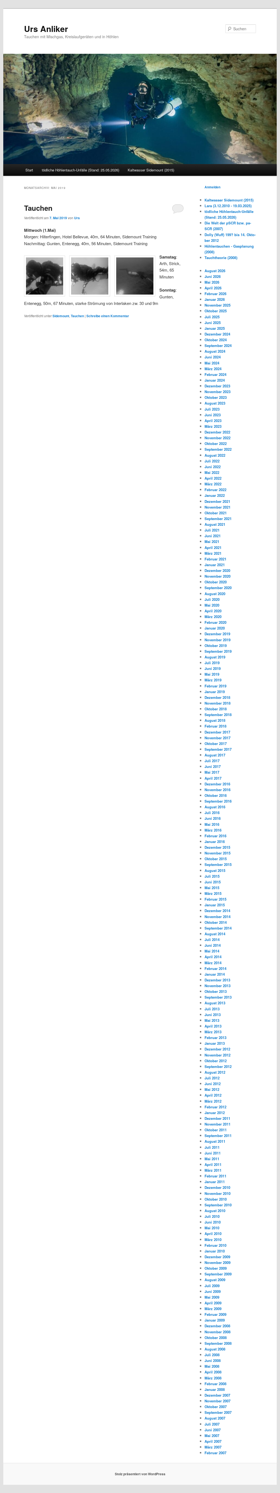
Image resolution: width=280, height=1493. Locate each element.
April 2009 (213, 1302)
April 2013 (213, 1026)
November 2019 (218, 639)
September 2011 (218, 1135)
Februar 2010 (215, 1245)
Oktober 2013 (216, 991)
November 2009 (218, 1262)
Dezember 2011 (217, 1118)
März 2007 (213, 1447)
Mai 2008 (212, 1366)
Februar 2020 (215, 622)
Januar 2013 (215, 1043)
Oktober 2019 (216, 645)
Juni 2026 (213, 276)
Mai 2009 (212, 1297)
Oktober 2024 (216, 339)
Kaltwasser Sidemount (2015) (151, 170)
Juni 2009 (213, 1291)
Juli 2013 (212, 1008)
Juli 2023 (212, 409)
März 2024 (213, 368)
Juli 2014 (212, 939)
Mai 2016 (212, 824)
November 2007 (218, 1400)
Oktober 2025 (216, 310)
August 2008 (215, 1349)
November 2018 (218, 703)
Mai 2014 (212, 951)
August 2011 (215, 1141)
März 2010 (213, 1239)
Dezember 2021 (217, 501)
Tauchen (38, 208)
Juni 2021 (213, 535)
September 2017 (218, 749)
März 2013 (213, 1031)
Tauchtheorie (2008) (221, 257)
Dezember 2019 (217, 633)
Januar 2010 (215, 1251)
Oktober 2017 (216, 743)
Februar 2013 (215, 1037)
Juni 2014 (213, 945)
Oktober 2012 (216, 1060)
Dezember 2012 (217, 1049)
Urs (77, 217)
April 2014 (213, 956)
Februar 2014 (215, 968)
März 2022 (213, 483)
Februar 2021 (215, 559)
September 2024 (218, 345)
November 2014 (218, 916)
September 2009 (218, 1274)
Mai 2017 (212, 772)
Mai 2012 (212, 1089)
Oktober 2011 (216, 1129)
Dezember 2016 (217, 783)
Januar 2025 (215, 328)
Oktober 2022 (216, 443)
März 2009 (213, 1308)
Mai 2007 (212, 1435)
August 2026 (215, 270)
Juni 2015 (213, 881)
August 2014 (215, 933)
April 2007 (213, 1441)
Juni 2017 (213, 766)
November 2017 (218, 737)
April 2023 (213, 420)
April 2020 (213, 610)
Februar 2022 (215, 489)
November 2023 (218, 391)
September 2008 (218, 1343)
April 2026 (213, 287)
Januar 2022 (215, 495)
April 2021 (213, 547)
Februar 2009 (215, 1314)
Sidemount (60, 315)
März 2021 (213, 553)
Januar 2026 (215, 299)
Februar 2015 (215, 899)
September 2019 (218, 651)
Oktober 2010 (216, 1199)
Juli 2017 (212, 760)
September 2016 (218, 801)
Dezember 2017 (217, 732)
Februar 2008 (215, 1383)
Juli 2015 (212, 876)
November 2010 (218, 1193)
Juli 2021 (212, 530)
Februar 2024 (215, 374)
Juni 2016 (213, 818)
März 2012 (213, 1101)
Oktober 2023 (216, 397)
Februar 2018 (215, 726)
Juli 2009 (212, 1285)
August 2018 (215, 720)
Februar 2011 (215, 1176)
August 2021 (215, 524)
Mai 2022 (212, 472)
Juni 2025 (213, 322)
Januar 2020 (215, 628)
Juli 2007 (212, 1424)
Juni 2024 (213, 357)
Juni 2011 (213, 1153)
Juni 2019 (213, 668)
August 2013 (215, 1002)
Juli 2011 (212, 1147)
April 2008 (213, 1372)
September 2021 (218, 518)
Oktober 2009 (216, 1268)
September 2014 (218, 928)
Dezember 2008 (217, 1325)
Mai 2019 (212, 674)
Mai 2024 (212, 363)
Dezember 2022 (217, 432)
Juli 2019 (212, 662)
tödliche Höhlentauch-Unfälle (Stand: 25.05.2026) (80, 170)
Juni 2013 (213, 1014)
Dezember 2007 (217, 1395)
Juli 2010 (212, 1216)
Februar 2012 (215, 1106)
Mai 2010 (212, 1227)
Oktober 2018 (216, 708)
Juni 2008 (213, 1360)
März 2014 (213, 962)
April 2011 (213, 1164)
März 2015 (213, 893)
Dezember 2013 (217, 980)
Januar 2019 (215, 691)
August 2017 (215, 755)
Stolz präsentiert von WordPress (140, 1473)
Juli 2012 (212, 1078)
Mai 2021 (212, 541)
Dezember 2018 (217, 697)
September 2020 (218, 587)
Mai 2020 (212, 605)
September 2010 (218, 1204)
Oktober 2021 (216, 512)
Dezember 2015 (217, 847)
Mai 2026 (212, 282)
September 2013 (218, 997)
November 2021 (218, 507)
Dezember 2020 (217, 570)
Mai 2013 (212, 1020)
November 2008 (218, 1331)
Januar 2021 (215, 564)
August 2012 (215, 1072)
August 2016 (215, 806)
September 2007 (218, 1412)
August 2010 (215, 1210)
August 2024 (215, 351)
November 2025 (218, 305)
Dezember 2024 (217, 334)
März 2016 (213, 830)
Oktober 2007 (216, 1406)
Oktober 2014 (216, 922)
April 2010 (213, 1233)
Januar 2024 (215, 380)
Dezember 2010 (217, 1187)
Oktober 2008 (216, 1337)
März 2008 (213, 1378)
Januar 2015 (215, 904)
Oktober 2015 (216, 858)
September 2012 (218, 1066)
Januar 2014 (215, 974)
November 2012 (218, 1055)
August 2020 (215, 593)
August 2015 (215, 870)
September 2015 (218, 864)
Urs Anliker (46, 28)
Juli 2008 (212, 1354)
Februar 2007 (215, 1452)
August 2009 (215, 1279)
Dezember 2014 (217, 910)
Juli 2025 (212, 316)
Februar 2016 (215, 835)
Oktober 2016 (216, 795)
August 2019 (215, 657)
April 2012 (213, 1095)
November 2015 (218, 853)
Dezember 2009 (217, 1256)
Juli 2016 (212, 812)
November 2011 (218, 1124)
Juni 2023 (213, 414)
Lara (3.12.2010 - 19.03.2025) (228, 205)
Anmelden (212, 187)
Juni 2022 (213, 466)
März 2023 (213, 426)
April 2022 (213, 478)
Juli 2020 (212, 599)
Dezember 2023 (217, 385)
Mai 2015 (212, 887)
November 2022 (218, 437)
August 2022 (215, 455)
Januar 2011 (215, 1181)
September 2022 (218, 449)
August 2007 (215, 1418)
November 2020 (218, 576)
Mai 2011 (212, 1158)
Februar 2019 (215, 685)
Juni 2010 (213, 1222)
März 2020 (213, 616)
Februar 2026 (215, 293)
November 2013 (218, 985)
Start (29, 170)
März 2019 (213, 679)
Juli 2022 (212, 461)
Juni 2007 (213, 1429)
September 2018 (218, 714)
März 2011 (213, 1170)
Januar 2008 (215, 1389)
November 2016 (218, 789)
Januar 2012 (215, 1112)
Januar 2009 (215, 1320)
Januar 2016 (215, 841)
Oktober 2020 (216, 581)
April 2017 (213, 778)
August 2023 (215, 403)
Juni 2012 (213, 1083)
